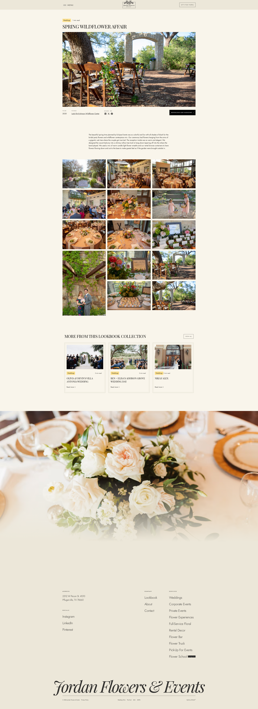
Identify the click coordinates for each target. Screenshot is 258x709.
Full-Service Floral (180, 623)
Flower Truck (177, 643)
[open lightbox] (84, 173)
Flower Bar (176, 637)
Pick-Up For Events (180, 650)
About (148, 604)
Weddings (175, 597)
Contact (149, 610)
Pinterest (67, 629)
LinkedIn (67, 623)
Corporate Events (180, 604)
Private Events (177, 610)
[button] (67, 4)
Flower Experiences (181, 617)
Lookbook (151, 597)
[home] (129, 5)
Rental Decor (177, 630)
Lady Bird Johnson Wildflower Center (85, 113)
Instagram (68, 616)
